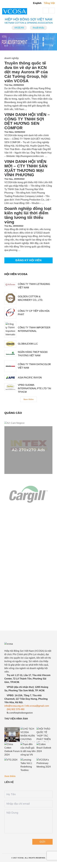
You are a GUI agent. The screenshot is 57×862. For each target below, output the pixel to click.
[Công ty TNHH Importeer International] (10, 329)
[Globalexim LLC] (10, 344)
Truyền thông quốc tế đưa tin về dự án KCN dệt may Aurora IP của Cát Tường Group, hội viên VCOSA (26, 72)
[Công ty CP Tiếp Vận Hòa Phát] (10, 312)
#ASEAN (19, 27)
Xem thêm (28, 399)
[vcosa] (27, 644)
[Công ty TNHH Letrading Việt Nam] (10, 285)
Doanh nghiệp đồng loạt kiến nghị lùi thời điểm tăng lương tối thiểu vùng (27, 215)
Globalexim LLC (28, 344)
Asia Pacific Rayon (30, 377)
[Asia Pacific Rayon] (10, 377)
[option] (28, 41)
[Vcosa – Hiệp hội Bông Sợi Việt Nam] (18, 11)
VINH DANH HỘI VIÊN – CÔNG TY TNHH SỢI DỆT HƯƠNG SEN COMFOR (27, 121)
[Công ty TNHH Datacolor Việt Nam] (10, 366)
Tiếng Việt (49, 3)
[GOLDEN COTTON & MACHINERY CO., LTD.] (10, 298)
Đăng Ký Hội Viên (28, 260)
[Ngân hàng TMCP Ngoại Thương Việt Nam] (10, 353)
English (37, 3)
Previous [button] (4, 42)
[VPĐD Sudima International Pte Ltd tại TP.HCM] (10, 387)
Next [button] (49, 42)
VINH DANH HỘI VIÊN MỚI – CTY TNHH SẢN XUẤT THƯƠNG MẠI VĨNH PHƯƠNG (25, 168)
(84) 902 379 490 (15, 709)
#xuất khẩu (38, 27)
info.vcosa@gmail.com (37, 706)
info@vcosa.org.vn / (14, 706)
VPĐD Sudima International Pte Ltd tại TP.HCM (34, 388)
